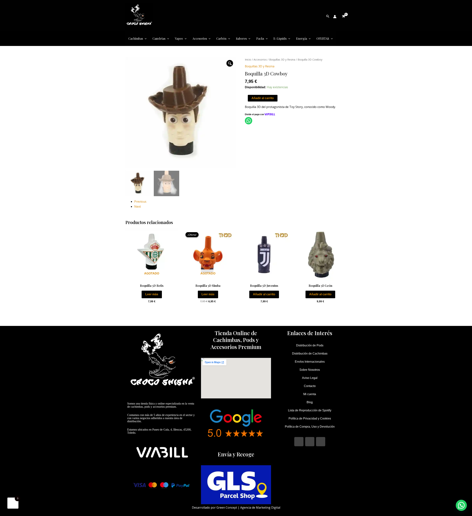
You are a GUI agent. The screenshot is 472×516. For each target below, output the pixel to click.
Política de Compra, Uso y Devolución (310, 426)
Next (137, 206)
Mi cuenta (309, 394)
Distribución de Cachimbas (309, 353)
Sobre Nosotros (309, 369)
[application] (145, 38)
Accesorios (199, 38)
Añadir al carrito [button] (264, 294)
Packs (260, 38)
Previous (140, 201)
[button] (229, 63)
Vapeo (179, 38)
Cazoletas (158, 38)
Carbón (221, 38)
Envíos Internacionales (310, 361)
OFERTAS (322, 38)
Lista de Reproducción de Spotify (309, 410)
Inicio (248, 59)
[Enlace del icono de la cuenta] (334, 16)
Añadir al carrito (262, 98)
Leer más (151, 294)
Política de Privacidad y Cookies (310, 418)
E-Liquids (280, 38)
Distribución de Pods (309, 345)
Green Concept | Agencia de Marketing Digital (248, 507)
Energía (301, 38)
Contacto (310, 386)
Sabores (241, 38)
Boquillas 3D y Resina (282, 59)
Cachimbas (135, 38)
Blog (310, 402)
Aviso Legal (309, 377)
